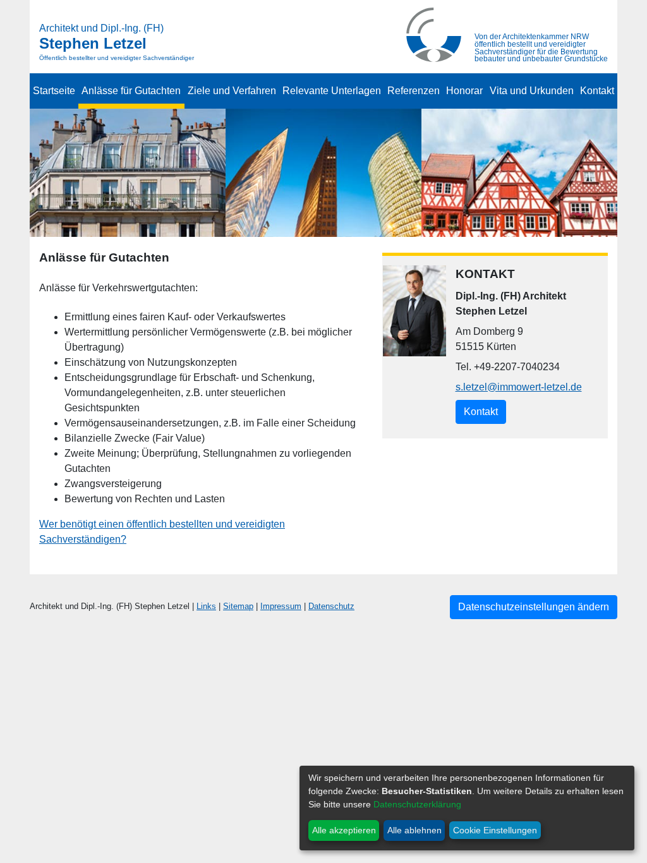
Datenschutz (331, 606)
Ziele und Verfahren (232, 90)
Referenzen (413, 90)
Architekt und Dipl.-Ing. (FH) (101, 28)
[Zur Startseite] (434, 33)
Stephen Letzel (93, 43)
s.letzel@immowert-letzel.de (519, 387)
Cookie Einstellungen (495, 830)
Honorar (464, 90)
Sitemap (238, 606)
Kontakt (597, 90)
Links (206, 606)
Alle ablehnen (414, 830)
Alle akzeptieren (344, 830)
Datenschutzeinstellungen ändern (533, 606)
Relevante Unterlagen (331, 90)
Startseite (54, 90)
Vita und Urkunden (532, 90)
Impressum (280, 606)
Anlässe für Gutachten (131, 90)
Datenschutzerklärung (417, 804)
